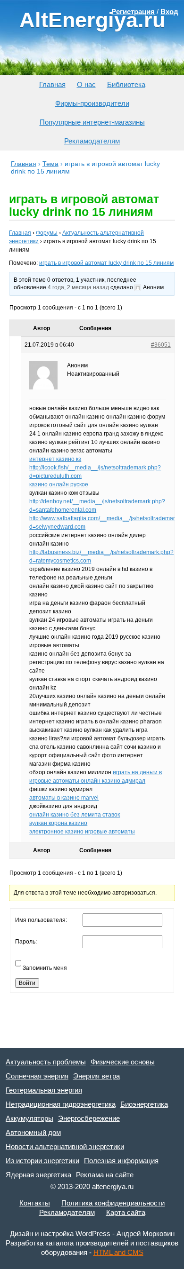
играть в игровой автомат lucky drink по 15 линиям (106, 263)
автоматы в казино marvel (64, 797)
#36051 (161, 344)
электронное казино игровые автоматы (82, 831)
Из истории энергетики (42, 1161)
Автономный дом (33, 1132)
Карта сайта (125, 1212)
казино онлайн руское (58, 484)
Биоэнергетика (144, 1104)
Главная (52, 84)
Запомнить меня (45, 968)
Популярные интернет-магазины (92, 122)
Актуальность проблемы (46, 1062)
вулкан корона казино (58, 823)
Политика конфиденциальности (113, 1203)
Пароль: (26, 941)
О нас (86, 84)
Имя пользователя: (41, 920)
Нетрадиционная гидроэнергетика (61, 1104)
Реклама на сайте (105, 1175)
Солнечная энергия (37, 1076)
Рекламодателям (92, 141)
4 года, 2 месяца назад (78, 287)
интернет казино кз (55, 459)
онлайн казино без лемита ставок (74, 814)
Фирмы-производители (92, 103)
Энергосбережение (89, 1118)
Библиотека (126, 84)
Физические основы (123, 1062)
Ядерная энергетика (38, 1175)
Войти (27, 983)
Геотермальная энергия (44, 1090)
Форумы (47, 233)
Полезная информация (121, 1161)
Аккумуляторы (29, 1118)
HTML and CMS (118, 1252)
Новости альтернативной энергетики (65, 1146)
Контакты (34, 1203)
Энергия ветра (96, 1076)
